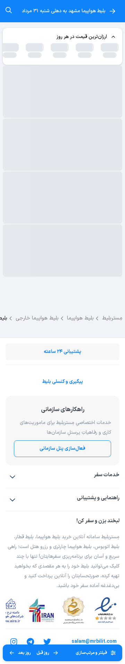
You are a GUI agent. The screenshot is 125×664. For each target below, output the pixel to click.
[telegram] (30, 641)
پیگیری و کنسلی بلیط (62, 381)
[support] (12, 500)
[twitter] (47, 641)
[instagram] (14, 641)
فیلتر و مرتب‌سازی (91, 653)
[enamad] (105, 610)
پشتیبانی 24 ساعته (62, 351)
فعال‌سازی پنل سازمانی (62, 448)
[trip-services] (12, 477)
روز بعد (24, 653)
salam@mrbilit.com (94, 641)
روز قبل (42, 653)
